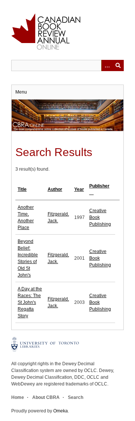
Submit (118, 65)
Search (75, 397)
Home (17, 397)
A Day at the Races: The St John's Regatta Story (30, 302)
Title (22, 189)
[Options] (106, 65)
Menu (21, 92)
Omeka (60, 411)
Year (79, 189)
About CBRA (46, 397)
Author (55, 189)
